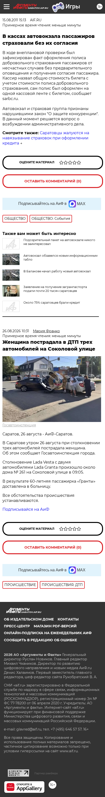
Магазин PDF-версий (55, 626)
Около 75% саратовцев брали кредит (51, 302)
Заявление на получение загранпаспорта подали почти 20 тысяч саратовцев (55, 289)
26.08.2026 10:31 (15, 331)
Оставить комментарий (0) (52, 181)
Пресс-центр (17, 626)
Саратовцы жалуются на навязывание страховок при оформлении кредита (45, 138)
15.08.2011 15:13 (14, 20)
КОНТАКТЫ (68, 619)
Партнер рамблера (46, 773)
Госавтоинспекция (19, 425)
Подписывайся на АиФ (25, 509)
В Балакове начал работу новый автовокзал (57, 271)
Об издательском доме (29, 619)
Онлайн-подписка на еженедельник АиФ (48, 633)
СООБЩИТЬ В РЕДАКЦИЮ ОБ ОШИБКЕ (40, 640)
